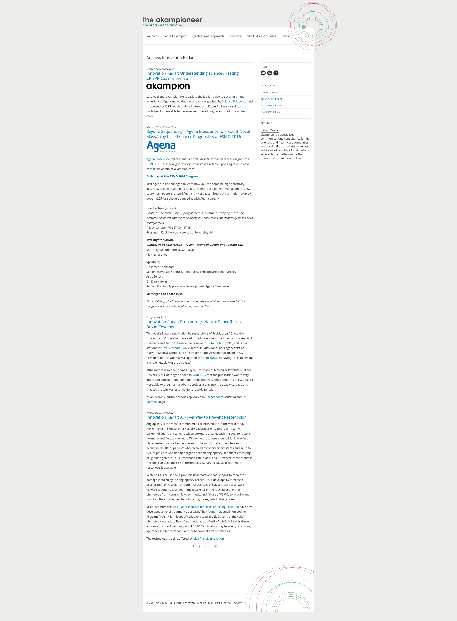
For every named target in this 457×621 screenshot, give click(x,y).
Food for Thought (272, 105)
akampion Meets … (272, 111)
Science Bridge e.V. (234, 101)
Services (235, 36)
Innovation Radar (272, 98)
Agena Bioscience (158, 159)
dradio (176, 348)
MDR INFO (199, 375)
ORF (229, 343)
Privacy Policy (233, 603)
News (285, 36)
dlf (160, 348)
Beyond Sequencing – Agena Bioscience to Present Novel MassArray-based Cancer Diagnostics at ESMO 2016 (198, 134)
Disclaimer (215, 603)
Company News (269, 92)
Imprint (202, 603)
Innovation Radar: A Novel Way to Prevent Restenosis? (196, 417)
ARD (215, 343)
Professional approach (208, 36)
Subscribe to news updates (269, 73)
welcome (153, 36)
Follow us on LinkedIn (276, 73)
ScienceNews (209, 358)
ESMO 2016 (153, 164)
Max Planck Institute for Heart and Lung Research (205, 507)
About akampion (176, 36)
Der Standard (214, 397)
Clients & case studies (261, 36)
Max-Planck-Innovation (208, 538)
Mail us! (263, 73)
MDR (222, 343)
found (212, 512)
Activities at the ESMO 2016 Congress (172, 176)
